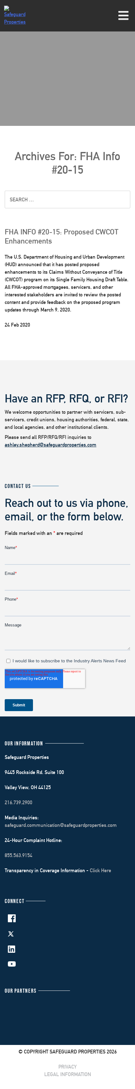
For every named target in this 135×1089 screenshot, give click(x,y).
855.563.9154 (18, 855)
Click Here (100, 870)
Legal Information (67, 1074)
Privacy (67, 1067)
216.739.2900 (18, 803)
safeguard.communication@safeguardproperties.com (61, 825)
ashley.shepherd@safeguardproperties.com (50, 445)
